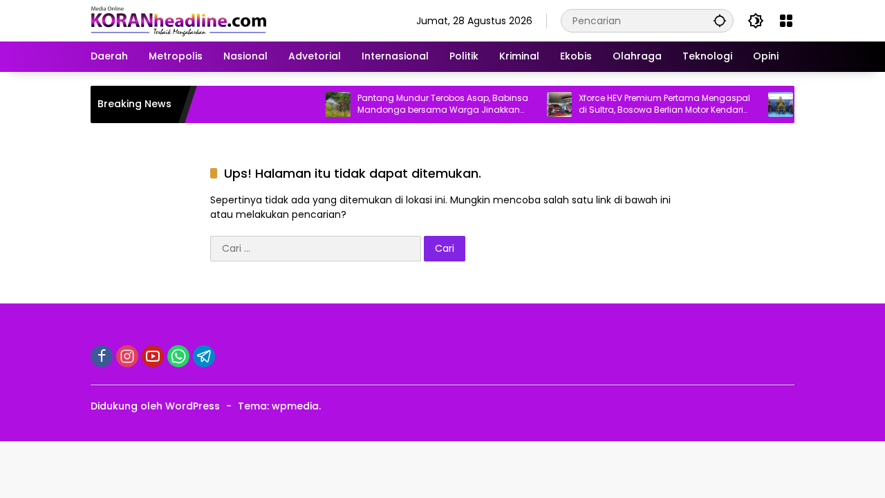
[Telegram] (204, 356)
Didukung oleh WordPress (155, 406)
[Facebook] (102, 356)
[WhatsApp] (178, 356)
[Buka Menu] (786, 20)
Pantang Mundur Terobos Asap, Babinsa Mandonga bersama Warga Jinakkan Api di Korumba (433, 104)
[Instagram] (127, 356)
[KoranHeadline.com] (179, 20)
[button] (720, 20)
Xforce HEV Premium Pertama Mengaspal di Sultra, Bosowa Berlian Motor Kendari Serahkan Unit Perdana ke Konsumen (655, 104)
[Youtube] (153, 356)
